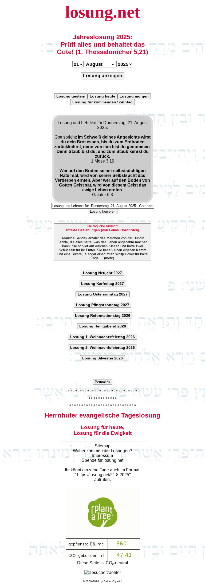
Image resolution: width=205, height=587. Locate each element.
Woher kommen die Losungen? (102, 450)
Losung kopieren (102, 211)
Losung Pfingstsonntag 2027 (102, 305)
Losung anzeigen (102, 75)
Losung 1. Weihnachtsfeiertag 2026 (102, 337)
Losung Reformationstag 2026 (102, 315)
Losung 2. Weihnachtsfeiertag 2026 (102, 347)
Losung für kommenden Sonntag (102, 102)
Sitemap (103, 446)
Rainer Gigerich (113, 581)
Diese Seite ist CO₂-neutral (102, 563)
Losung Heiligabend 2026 (102, 326)
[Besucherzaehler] (102, 572)
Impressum (102, 455)
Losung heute (102, 96)
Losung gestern (70, 96)
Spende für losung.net (102, 460)
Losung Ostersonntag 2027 (103, 294)
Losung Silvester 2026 (102, 358)
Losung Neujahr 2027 (102, 273)
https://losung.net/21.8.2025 (103, 474)
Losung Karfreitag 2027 (102, 283)
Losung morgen (134, 96)
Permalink (102, 382)
